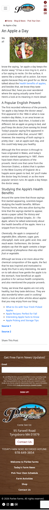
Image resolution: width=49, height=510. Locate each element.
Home (9, 21)
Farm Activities (24, 478)
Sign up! (24, 392)
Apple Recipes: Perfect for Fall (21, 313)
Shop (24, 484)
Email (4, 364)
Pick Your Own (33, 21)
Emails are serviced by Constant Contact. (29, 385)
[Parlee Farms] (24, 8)
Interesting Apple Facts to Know (22, 316)
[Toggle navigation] (5, 8)
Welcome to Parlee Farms (25, 461)
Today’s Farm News (24, 467)
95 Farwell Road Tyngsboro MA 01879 (24, 432)
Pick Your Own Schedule (24, 472)
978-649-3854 (24, 452)
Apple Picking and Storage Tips (22, 320)
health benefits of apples (32, 83)
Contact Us (24, 442)
